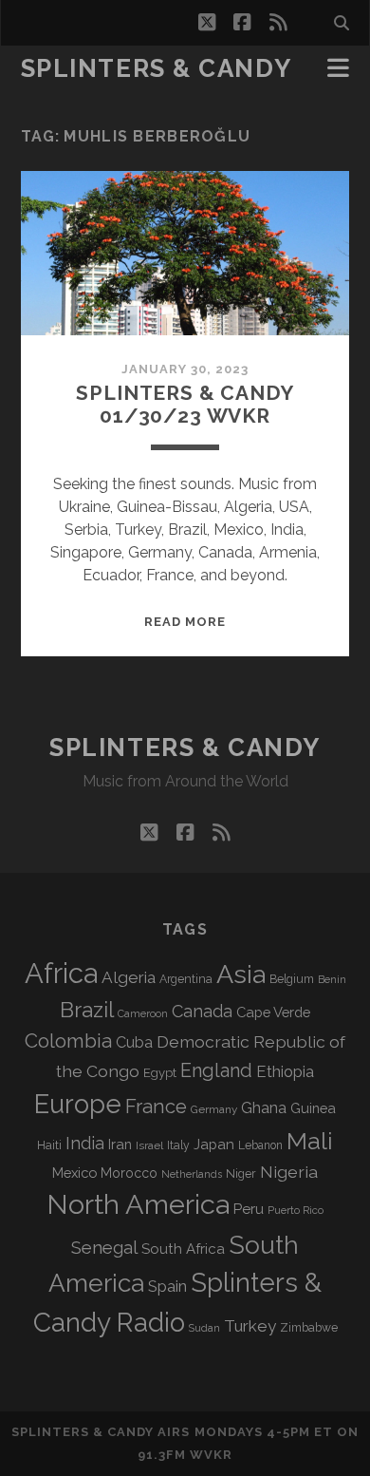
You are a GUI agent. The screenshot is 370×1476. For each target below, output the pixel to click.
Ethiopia (285, 1071)
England (216, 1070)
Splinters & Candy (156, 68)
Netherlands (191, 1174)
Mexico (74, 1172)
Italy (178, 1145)
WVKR (211, 1455)
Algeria (129, 977)
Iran (120, 1144)
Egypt (159, 1073)
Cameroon (143, 1014)
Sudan (204, 1328)
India (84, 1143)
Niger (241, 1173)
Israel (149, 1145)
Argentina (186, 979)
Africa (61, 973)
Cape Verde (273, 1012)
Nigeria (289, 1172)
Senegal (104, 1247)
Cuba (134, 1042)
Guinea (313, 1108)
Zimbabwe (309, 1327)
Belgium (291, 979)
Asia (241, 974)
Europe (77, 1103)
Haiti (49, 1145)
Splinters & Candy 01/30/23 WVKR (184, 404)
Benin (332, 979)
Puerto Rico (296, 1210)
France (156, 1106)
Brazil (87, 1009)
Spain (167, 1286)
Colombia (68, 1041)
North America (138, 1204)
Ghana (264, 1108)
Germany (214, 1109)
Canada (202, 1011)
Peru (248, 1209)
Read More (185, 622)
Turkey (250, 1325)
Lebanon (260, 1145)
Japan (214, 1144)
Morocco (129, 1173)
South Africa (183, 1249)
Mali (310, 1140)
